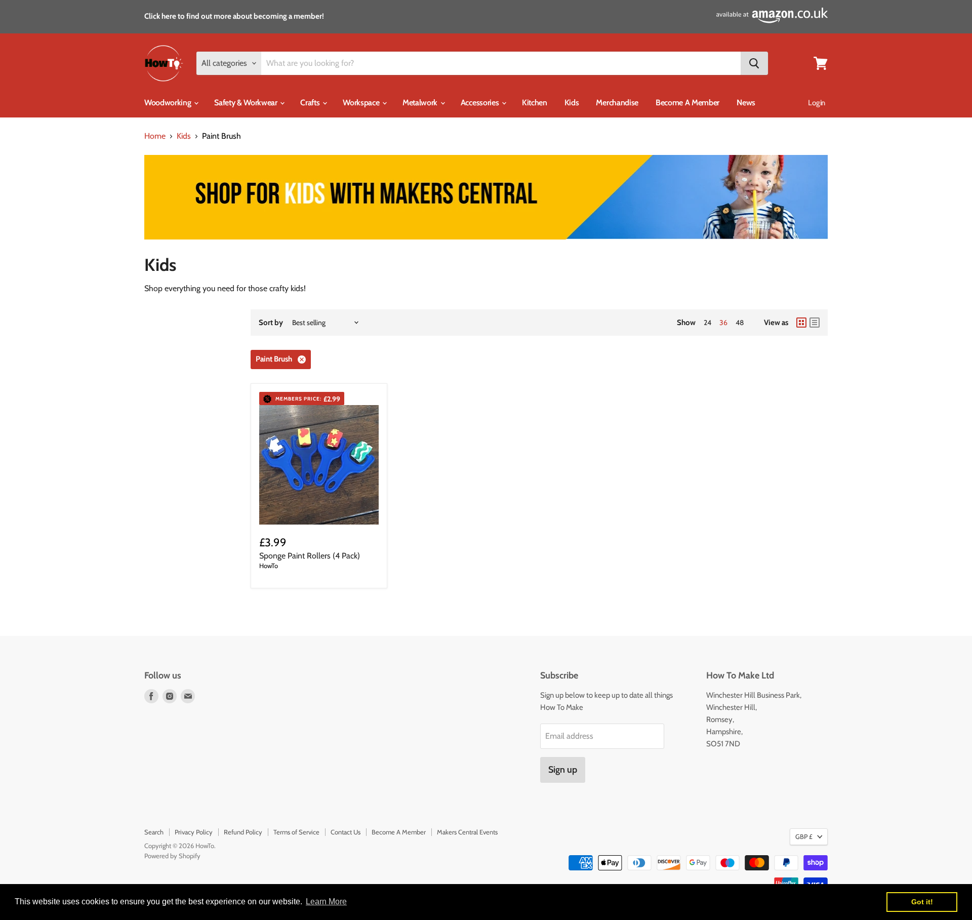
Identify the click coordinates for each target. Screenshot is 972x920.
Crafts (310, 102)
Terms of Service (296, 832)
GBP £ (804, 836)
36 (723, 322)
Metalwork (420, 102)
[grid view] (801, 322)
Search (154, 832)
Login (816, 102)
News (746, 102)
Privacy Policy (194, 832)
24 (707, 322)
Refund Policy (243, 832)
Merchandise (617, 102)
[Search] (754, 63)
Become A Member (687, 102)
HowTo (268, 566)
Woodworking (168, 102)
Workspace (362, 102)
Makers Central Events (467, 832)
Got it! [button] (922, 902)
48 (740, 322)
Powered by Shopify (172, 856)
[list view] (814, 322)
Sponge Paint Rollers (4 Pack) (309, 556)
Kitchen (534, 102)
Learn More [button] (326, 901)
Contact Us (345, 832)
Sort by (271, 322)
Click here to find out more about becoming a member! (234, 16)
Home (155, 136)
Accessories (481, 102)
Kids (571, 102)
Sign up (562, 769)
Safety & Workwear (246, 102)
